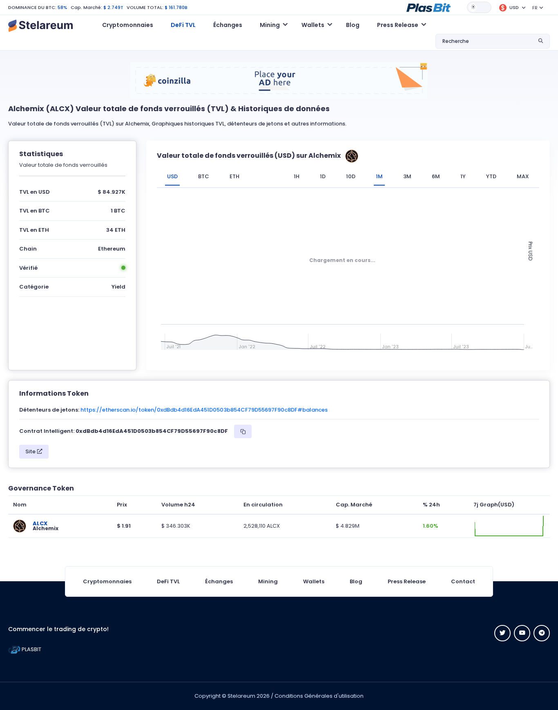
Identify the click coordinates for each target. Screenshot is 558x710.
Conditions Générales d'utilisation (319, 696)
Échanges (227, 25)
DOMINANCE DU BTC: (32, 7)
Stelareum (241, 696)
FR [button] (535, 7)
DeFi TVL (183, 25)
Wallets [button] (312, 25)
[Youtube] (522, 633)
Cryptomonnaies (127, 25)
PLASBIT (30, 649)
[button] (428, 7)
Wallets (313, 581)
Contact (463, 581)
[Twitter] (502, 633)
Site (31, 451)
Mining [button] (270, 25)
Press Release (407, 581)
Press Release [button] (397, 25)
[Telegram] (541, 633)
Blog (352, 25)
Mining (268, 581)
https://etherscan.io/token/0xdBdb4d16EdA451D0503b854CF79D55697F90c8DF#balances (204, 410)
